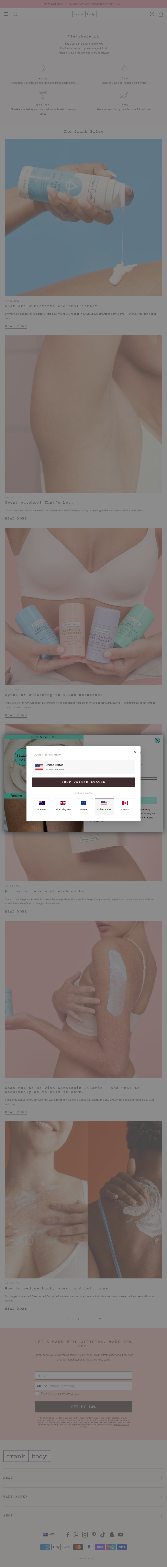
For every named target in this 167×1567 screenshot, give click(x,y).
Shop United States (83, 782)
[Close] (134, 751)
